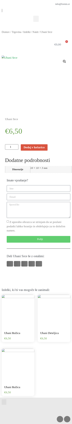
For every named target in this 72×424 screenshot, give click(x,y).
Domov (6, 32)
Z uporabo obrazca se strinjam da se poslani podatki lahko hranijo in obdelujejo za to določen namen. (36, 226)
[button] (36, 19)
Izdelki (26, 32)
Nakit (35, 32)
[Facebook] (67, 419)
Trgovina (16, 32)
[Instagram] (60, 419)
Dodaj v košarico (34, 147)
